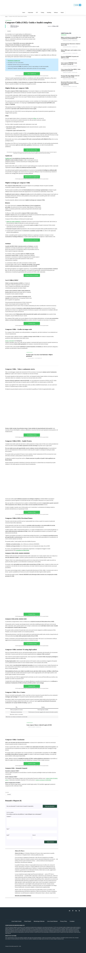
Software (56, 12)
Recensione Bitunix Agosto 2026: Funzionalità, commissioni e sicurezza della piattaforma (69, 83)
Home (6, 16)
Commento (9, 816)
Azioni (23, 12)
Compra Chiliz (31, 323)
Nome (8, 828)
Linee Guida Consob (16, 921)
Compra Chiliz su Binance (32, 240)
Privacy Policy (63, 921)
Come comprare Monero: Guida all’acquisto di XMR (39, 725)
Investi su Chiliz (32, 512)
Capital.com (8, 158)
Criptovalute (30, 12)
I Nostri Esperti (27, 921)
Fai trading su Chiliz (32, 435)
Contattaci (72, 921)
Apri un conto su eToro (31, 150)
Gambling (49, 12)
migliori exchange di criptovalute (43, 780)
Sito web (34, 835)
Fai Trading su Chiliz (32, 643)
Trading (42, 12)
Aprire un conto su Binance (13, 221)
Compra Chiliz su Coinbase (31, 275)
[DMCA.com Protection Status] (71, 946)
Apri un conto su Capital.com (32, 176)
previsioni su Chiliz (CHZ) (22, 550)
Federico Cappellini (67, 59)
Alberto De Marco (14, 26)
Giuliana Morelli (31, 358)
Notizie (62, 12)
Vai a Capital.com (32, 73)
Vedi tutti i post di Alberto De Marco (23, 895)
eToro (34, 118)
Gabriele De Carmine (67, 40)
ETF (37, 12)
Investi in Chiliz (31, 763)
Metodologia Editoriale (39, 921)
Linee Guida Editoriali (52, 921)
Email (8, 835)
